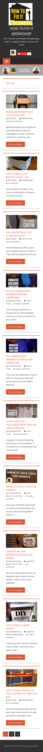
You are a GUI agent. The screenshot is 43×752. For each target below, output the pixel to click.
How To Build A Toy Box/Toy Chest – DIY (17, 175)
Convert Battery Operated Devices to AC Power (19, 555)
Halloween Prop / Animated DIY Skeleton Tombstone (19, 359)
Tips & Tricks (27, 239)
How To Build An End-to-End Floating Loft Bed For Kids (21, 693)
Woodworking (27, 118)
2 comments (13, 183)
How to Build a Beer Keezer (17, 626)
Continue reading (15, 144)
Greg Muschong (14, 301)
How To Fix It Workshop (21, 31)
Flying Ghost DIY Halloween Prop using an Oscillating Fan (21, 425)
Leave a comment (15, 121)
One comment (14, 242)
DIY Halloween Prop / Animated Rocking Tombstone (18, 294)
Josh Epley (12, 118)
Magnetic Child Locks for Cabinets (21, 488)
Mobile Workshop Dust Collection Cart (19, 113)
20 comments (13, 703)
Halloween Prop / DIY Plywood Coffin (18, 234)
